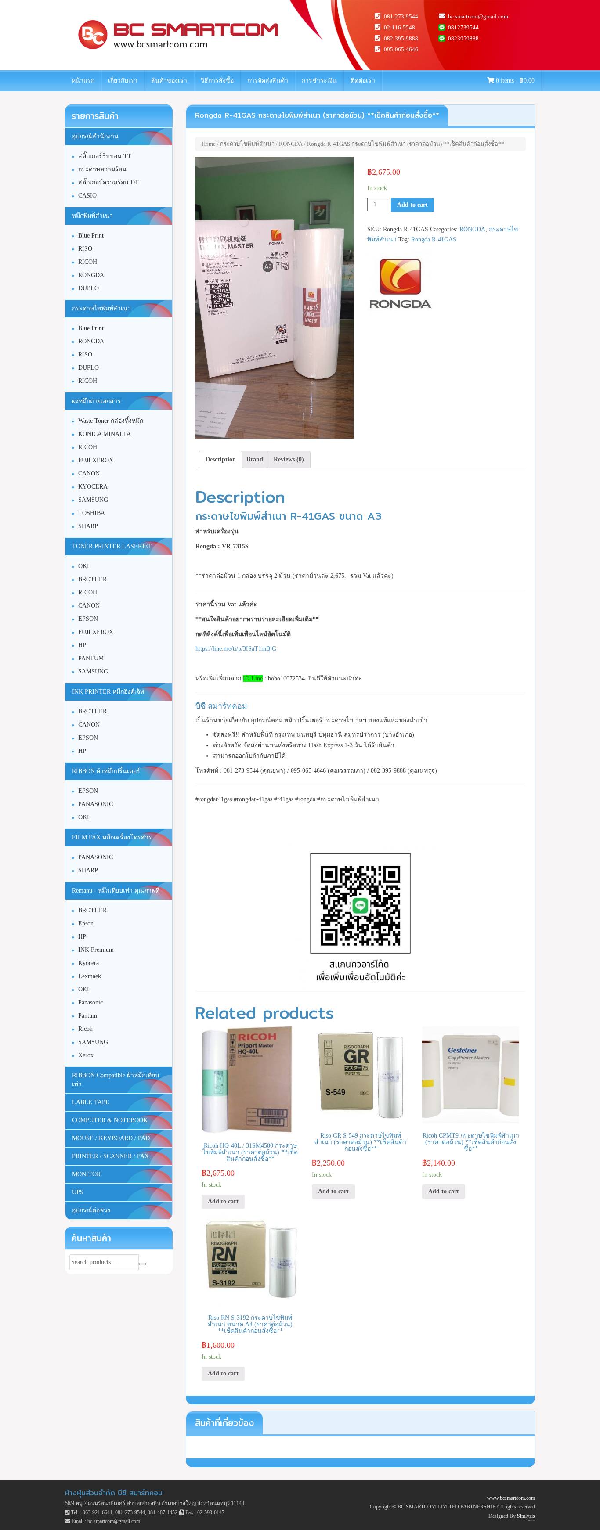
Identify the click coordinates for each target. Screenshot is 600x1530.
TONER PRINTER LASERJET (112, 546)
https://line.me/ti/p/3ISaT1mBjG (235, 648)
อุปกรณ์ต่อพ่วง (91, 1210)
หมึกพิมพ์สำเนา (92, 215)
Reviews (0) (289, 459)
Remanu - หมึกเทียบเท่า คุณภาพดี (115, 890)
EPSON (88, 619)
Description (221, 459)
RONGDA (291, 143)
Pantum (87, 1015)
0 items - (514, 80)
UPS (77, 1192)
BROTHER (92, 579)
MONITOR (86, 1174)
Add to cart (412, 205)
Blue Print (91, 328)
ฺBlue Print (91, 235)
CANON (89, 473)
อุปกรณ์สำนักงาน (95, 136)
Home (209, 143)
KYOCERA (93, 486)
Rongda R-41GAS (433, 239)
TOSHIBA (91, 513)
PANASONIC (95, 804)
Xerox (86, 1055)
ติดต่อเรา (363, 80)
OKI (83, 566)
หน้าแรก (83, 80)
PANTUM (91, 658)
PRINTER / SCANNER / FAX (110, 1156)
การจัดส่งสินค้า (267, 80)
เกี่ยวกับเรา (122, 80)
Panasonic (90, 1002)
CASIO (87, 195)
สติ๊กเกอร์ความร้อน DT (108, 182)
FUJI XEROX (95, 460)
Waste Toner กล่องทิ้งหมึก (110, 421)
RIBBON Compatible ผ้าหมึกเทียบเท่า (115, 1079)
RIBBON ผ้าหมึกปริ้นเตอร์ (106, 771)
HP (82, 645)
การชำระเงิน (319, 80)
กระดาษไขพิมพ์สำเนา (247, 143)
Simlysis (526, 1516)
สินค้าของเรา (169, 80)
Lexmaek (89, 976)
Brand (254, 459)
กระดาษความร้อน (102, 169)
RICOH (87, 262)
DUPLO (88, 288)
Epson (86, 923)
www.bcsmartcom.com (511, 1498)
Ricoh (85, 1029)
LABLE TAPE (90, 1102)
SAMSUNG (93, 500)
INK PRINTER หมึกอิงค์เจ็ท (108, 691)
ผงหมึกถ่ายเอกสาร (96, 401)
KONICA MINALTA (104, 434)
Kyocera (88, 963)
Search (142, 1264)
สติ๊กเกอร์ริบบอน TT (104, 156)
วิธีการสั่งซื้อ (217, 80)
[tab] (220, 459)
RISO (85, 248)
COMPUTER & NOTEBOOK (110, 1120)
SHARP (88, 526)
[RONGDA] (400, 284)
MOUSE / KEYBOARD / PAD (111, 1138)
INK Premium (96, 950)
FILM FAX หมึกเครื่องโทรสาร (112, 837)
